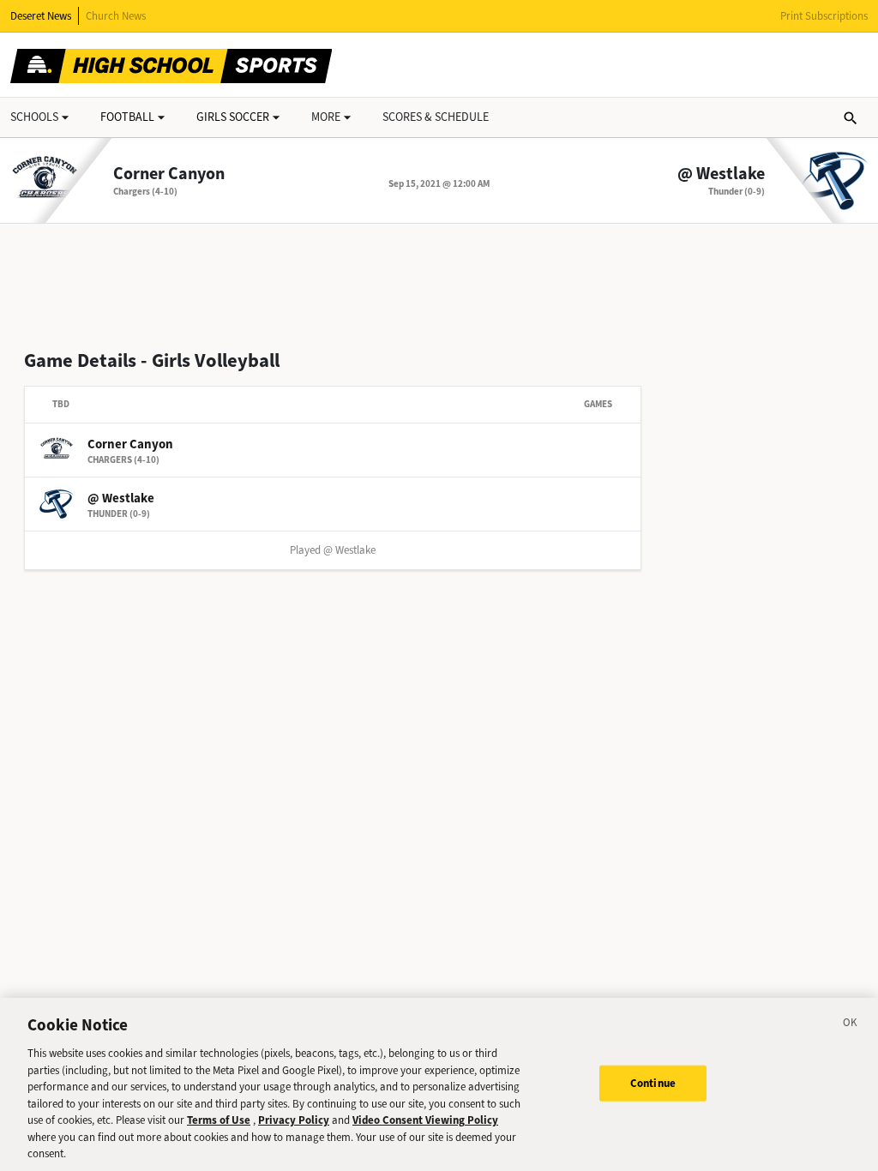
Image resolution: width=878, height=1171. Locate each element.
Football (127, 117)
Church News (116, 16)
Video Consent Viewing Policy (425, 1120)
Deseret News (40, 16)
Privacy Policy (293, 1120)
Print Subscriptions (824, 16)
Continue (653, 1083)
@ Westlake (721, 174)
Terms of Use (218, 1120)
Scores (435, 117)
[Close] (850, 1025)
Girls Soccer (232, 117)
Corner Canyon (169, 174)
